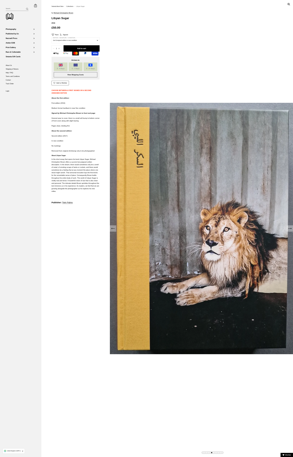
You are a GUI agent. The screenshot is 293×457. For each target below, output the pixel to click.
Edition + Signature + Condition (64, 37)
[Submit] (27, 9)
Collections (69, 6)
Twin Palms (67, 202)
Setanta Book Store (58, 6)
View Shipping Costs (75, 75)
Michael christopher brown (63, 13)
